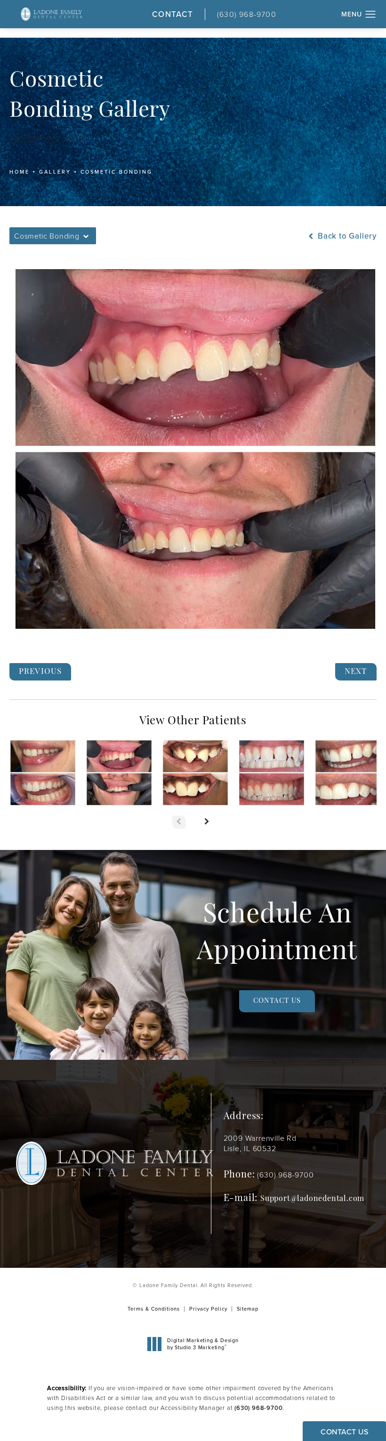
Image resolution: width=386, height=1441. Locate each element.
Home (19, 172)
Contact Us (277, 1001)
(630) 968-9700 (258, 1407)
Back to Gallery (346, 236)
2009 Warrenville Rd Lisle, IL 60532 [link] (260, 1143)
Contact (172, 14)
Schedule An (277, 934)
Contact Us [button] (344, 1431)
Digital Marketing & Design (203, 1344)
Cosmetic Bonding (116, 172)
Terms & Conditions (154, 1309)
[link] (256, 14)
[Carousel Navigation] (193, 817)
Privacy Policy (208, 1309)
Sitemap (247, 1309)
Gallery (55, 172)
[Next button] (207, 822)
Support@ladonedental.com (312, 1199)
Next (356, 672)
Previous (40, 672)
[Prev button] (178, 822)
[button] (371, 14)
